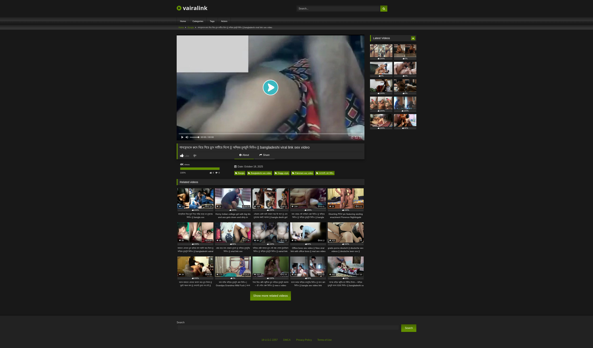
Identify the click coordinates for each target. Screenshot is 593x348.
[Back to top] (583, 339)
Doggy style (283, 173)
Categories (198, 21)
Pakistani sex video (304, 173)
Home (183, 21)
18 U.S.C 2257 (269, 340)
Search (181, 322)
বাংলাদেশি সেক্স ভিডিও (326, 173)
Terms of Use (324, 340)
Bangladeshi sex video (261, 173)
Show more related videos (270, 295)
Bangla (191, 27)
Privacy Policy (304, 340)
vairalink (194, 8)
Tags (212, 21)
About (245, 155)
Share (266, 155)
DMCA (287, 340)
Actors (224, 21)
